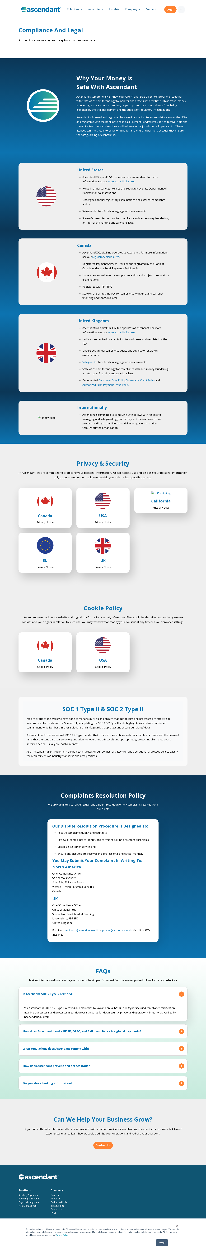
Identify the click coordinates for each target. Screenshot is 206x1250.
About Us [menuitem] (55, 1198)
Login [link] (170, 9)
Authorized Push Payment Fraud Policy (105, 385)
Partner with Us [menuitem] (59, 1202)
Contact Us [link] (103, 1145)
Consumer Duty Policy (111, 380)
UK (103, 560)
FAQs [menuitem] (53, 1212)
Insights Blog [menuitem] (57, 1205)
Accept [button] (162, 1242)
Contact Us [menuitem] (56, 1209)
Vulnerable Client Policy (140, 380)
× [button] (177, 1224)
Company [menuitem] (57, 1190)
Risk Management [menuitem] (28, 1205)
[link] (41, 9)
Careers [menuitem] (55, 1195)
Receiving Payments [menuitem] (29, 1198)
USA (103, 515)
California (161, 501)
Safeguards (89, 362)
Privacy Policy (62, 1235)
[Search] (181, 9)
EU (45, 560)
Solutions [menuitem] (25, 1190)
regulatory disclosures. (122, 181)
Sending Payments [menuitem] (28, 1195)
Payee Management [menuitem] (29, 1202)
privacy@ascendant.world (117, 930)
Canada (45, 515)
